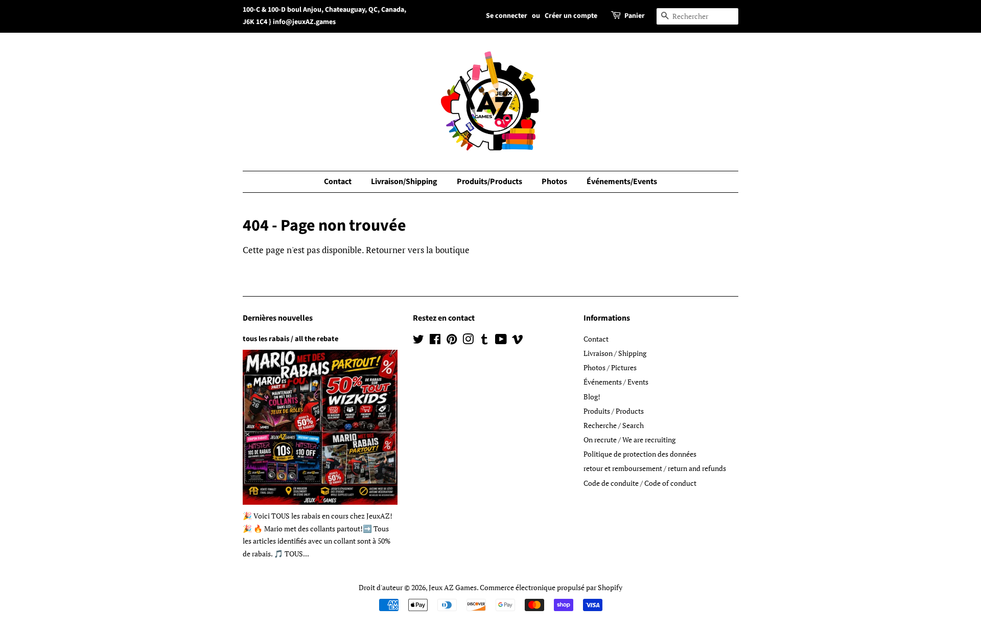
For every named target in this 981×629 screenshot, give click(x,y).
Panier (634, 16)
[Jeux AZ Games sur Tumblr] (484, 341)
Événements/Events (622, 181)
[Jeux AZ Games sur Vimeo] (517, 341)
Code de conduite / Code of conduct (639, 483)
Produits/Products (489, 181)
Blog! (591, 396)
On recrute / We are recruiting (629, 439)
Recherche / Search (613, 425)
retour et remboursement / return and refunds (654, 468)
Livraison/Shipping (404, 181)
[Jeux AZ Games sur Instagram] (468, 341)
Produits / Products (613, 411)
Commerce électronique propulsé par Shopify (551, 587)
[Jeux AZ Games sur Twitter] (418, 341)
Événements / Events (615, 382)
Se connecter (506, 16)
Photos (554, 181)
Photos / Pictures (610, 367)
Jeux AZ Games (453, 587)
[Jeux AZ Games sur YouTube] (501, 341)
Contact (338, 181)
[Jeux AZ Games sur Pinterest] (451, 341)
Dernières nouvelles (278, 318)
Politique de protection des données (639, 454)
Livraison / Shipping (614, 353)
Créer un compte (571, 16)
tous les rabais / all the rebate (290, 338)
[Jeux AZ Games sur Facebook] (435, 341)
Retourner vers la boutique (418, 250)
